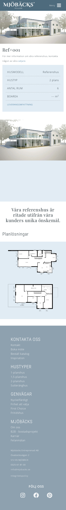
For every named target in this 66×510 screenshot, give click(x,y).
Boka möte (17, 349)
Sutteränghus (19, 385)
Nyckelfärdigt (19, 400)
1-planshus (18, 372)
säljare (21, 60)
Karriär (15, 436)
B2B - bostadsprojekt (24, 431)
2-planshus (18, 381)
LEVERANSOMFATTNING (20, 104)
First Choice (18, 408)
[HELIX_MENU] (59, 4)
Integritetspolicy (19, 475)
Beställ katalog (20, 354)
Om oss (15, 427)
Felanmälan (18, 440)
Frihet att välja (20, 404)
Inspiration (18, 358)
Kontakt (15, 345)
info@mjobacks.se (20, 469)
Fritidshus (17, 413)
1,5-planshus (19, 377)
